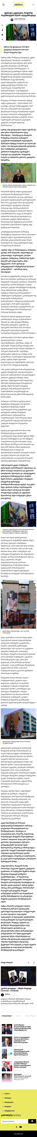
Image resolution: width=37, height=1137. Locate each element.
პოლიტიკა (7, 1098)
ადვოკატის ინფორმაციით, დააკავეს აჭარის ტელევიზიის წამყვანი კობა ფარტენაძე (22, 1077)
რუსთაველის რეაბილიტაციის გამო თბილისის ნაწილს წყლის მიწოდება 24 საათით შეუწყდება (21, 1052)
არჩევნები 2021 (9, 1111)
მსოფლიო (7, 1106)
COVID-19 (7, 1093)
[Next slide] (34, 962)
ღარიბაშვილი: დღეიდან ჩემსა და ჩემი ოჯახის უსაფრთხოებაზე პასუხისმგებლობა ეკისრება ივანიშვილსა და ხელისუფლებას (22, 1027)
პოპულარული (7, 1016)
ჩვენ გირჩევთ (30, 1016)
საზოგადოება (9, 1102)
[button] (33, 5)
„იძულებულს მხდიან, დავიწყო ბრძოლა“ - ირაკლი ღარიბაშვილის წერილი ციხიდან (22, 1064)
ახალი (18, 1016)
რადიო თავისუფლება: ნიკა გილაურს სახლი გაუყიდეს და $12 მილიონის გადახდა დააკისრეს (22, 1040)
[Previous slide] (28, 962)
